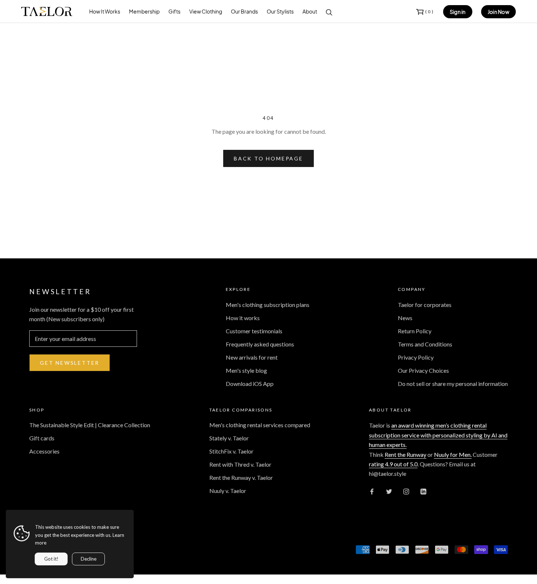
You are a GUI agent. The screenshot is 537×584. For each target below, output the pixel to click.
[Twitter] (389, 491)
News (405, 317)
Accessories (44, 451)
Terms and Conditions (425, 344)
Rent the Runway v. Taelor (241, 477)
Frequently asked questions (260, 344)
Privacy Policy (416, 357)
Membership (144, 11)
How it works (243, 317)
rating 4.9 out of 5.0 (393, 463)
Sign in (458, 11)
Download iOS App (250, 383)
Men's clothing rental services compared (259, 424)
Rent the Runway (405, 454)
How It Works (104, 11)
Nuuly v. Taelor (227, 490)
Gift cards (41, 438)
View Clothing (205, 11)
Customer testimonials (254, 330)
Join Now (498, 11)
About (309, 11)
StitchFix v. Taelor (231, 451)
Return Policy (414, 330)
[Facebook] (372, 491)
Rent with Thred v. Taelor (240, 464)
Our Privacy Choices (423, 370)
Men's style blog (246, 370)
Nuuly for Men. (453, 454)
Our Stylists (280, 11)
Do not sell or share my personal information (453, 383)
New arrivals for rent (252, 357)
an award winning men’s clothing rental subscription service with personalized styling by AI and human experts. (438, 435)
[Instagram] (406, 491)
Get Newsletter (69, 363)
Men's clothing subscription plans (267, 304)
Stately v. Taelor (229, 438)
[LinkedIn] (423, 491)
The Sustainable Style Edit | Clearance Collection (89, 424)
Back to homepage (268, 158)
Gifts (174, 11)
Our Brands (244, 11)
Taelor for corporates (425, 304)
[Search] (329, 11)
